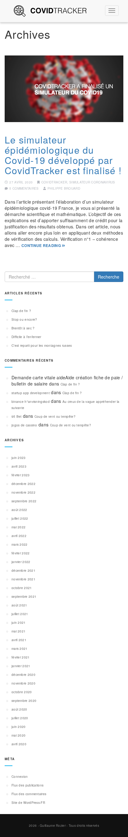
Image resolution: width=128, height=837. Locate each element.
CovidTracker (54, 182)
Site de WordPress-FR (28, 802)
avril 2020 (18, 744)
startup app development (30, 393)
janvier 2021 (20, 666)
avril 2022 (18, 536)
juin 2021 (18, 622)
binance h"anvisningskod (30, 401)
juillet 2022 (19, 518)
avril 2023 (18, 466)
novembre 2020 (23, 683)
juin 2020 (18, 727)
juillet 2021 (19, 614)
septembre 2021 (23, 596)
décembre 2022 (23, 484)
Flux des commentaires (28, 794)
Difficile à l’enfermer (26, 337)
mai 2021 (18, 631)
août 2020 (19, 709)
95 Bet (16, 416)
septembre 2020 (23, 700)
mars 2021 (19, 648)
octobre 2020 (21, 692)
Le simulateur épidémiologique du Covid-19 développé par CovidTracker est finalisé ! (63, 155)
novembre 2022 (23, 492)
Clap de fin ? (21, 311)
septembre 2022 (23, 501)
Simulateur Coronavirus (92, 182)
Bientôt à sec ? (23, 328)
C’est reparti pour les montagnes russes (41, 345)
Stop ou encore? (24, 319)
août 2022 (19, 510)
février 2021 (20, 657)
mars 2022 (19, 544)
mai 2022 (18, 527)
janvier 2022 (20, 562)
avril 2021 (18, 640)
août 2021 (19, 605)
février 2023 (20, 475)
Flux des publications (27, 785)
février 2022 (20, 553)
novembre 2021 (23, 579)
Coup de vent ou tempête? (54, 416)
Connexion (19, 776)
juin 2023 (18, 458)
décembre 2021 (23, 570)
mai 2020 (18, 735)
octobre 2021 (21, 588)
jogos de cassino (24, 425)
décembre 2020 (23, 674)
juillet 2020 (19, 718)
